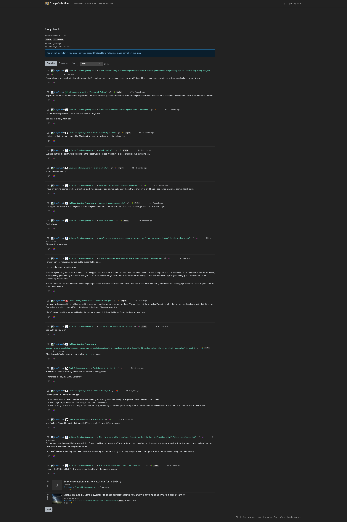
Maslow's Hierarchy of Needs (104, 133)
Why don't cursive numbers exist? (112, 203)
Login (289, 3)
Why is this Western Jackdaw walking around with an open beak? (124, 110)
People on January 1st (101, 391)
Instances (267, 517)
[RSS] (108, 64)
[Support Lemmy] (117, 3)
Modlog (251, 517)
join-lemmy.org (294, 517)
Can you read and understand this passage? (115, 327)
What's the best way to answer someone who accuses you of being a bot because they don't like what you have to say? (144, 238)
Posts (73, 63)
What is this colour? (106, 221)
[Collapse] (48, 71)
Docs (276, 517)
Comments (63, 63)
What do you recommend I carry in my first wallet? (118, 186)
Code (282, 517)
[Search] (284, 3)
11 (67, 503)
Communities (77, 3)
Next (49, 509)
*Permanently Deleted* (98, 92)
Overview (51, 63)
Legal (259, 517)
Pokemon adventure (101, 168)
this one (88, 354)
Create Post (90, 3)
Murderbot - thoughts (103, 301)
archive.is (67, 485)
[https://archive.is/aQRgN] (57, 485)
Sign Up (297, 3)
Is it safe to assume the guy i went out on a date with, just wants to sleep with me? (130, 258)
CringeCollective (59, 3)
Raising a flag (98, 420)
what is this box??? (106, 150)
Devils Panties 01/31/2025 (104, 368)
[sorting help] (105, 64)
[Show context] (48, 75)
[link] (70, 489)
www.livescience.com (71, 498)
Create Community (106, 3)
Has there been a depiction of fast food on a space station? (121, 465)
